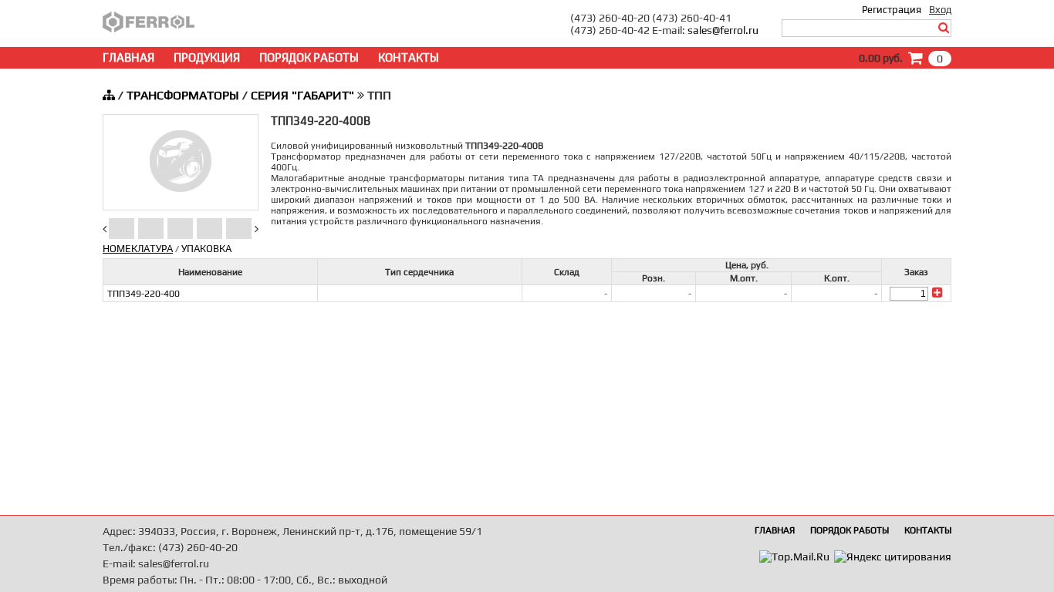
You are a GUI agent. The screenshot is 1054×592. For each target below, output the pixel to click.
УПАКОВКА (206, 248)
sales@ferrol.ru (722, 30)
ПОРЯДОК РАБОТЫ (309, 57)
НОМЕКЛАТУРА (138, 248)
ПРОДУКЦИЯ (207, 57)
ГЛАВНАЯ (128, 57)
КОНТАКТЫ (408, 57)
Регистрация (891, 9)
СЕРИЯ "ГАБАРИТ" (302, 95)
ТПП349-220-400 (143, 293)
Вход (940, 9)
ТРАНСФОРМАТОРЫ (183, 95)
